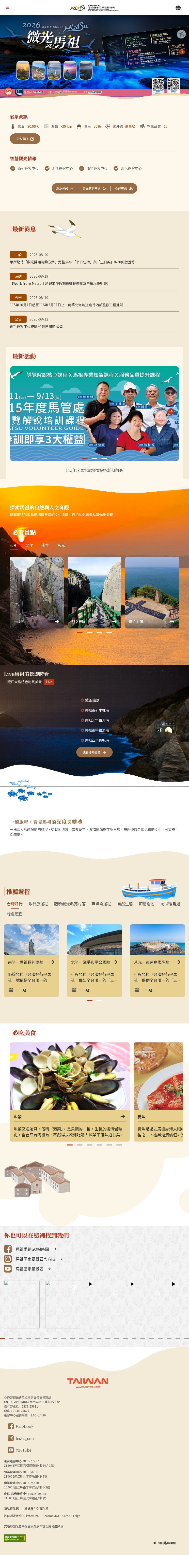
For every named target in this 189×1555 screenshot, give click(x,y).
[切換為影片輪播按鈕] (19, 92)
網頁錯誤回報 (167, 1543)
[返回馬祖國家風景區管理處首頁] (94, 7)
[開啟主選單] (7, 7)
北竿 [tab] (29, 545)
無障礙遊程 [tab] (101, 904)
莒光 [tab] (61, 545)
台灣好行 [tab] (15, 904)
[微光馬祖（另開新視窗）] (94, 57)
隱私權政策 (11, 1508)
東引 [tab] (14, 545)
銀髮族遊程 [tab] (38, 904)
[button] (182, 52)
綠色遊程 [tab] (15, 914)
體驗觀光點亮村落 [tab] (70, 904)
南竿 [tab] (45, 545)
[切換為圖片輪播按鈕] (8, 92)
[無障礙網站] (15, 1538)
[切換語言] (178, 8)
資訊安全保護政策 (36, 1508)
